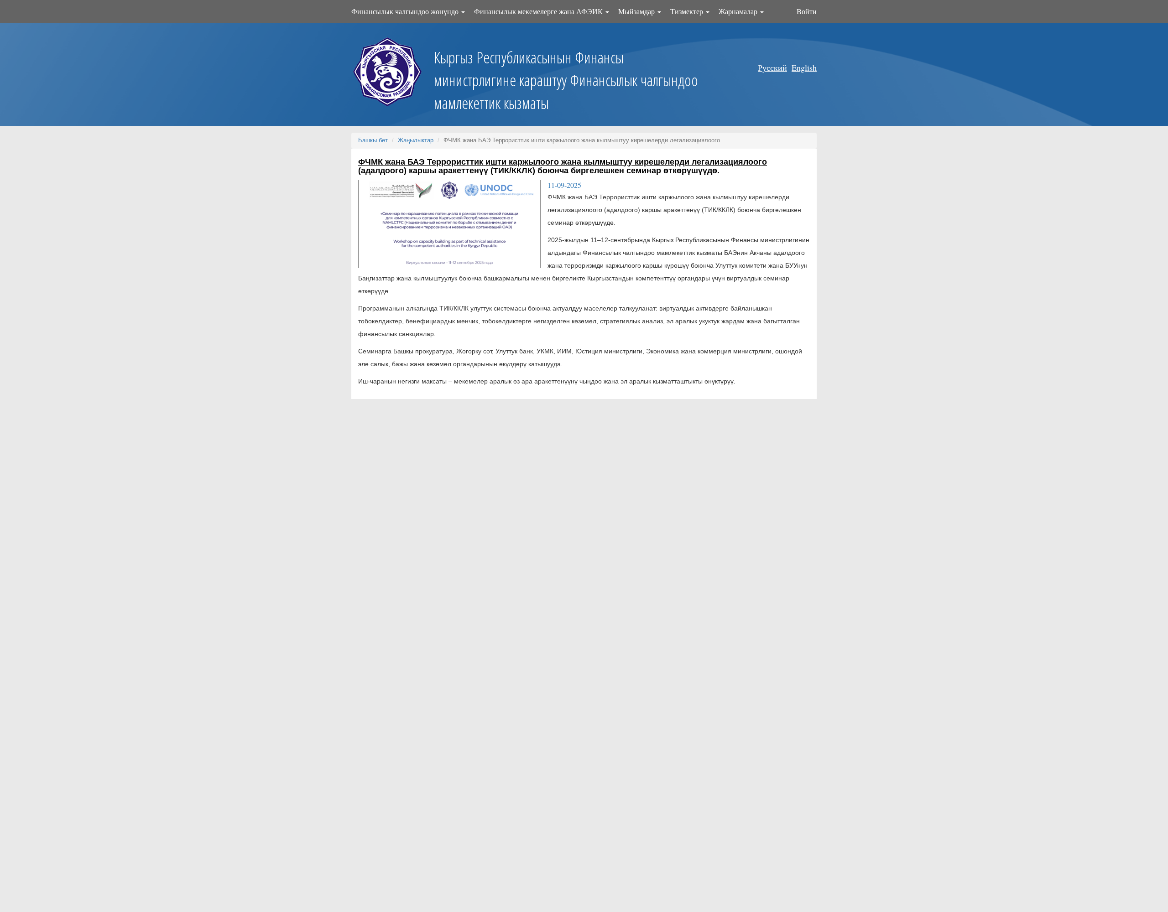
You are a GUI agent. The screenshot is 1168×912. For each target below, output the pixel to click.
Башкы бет (373, 140)
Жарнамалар (739, 11)
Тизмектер (687, 11)
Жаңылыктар (415, 140)
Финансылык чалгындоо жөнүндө (405, 11)
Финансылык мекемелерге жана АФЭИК (539, 11)
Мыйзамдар (637, 11)
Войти (807, 11)
